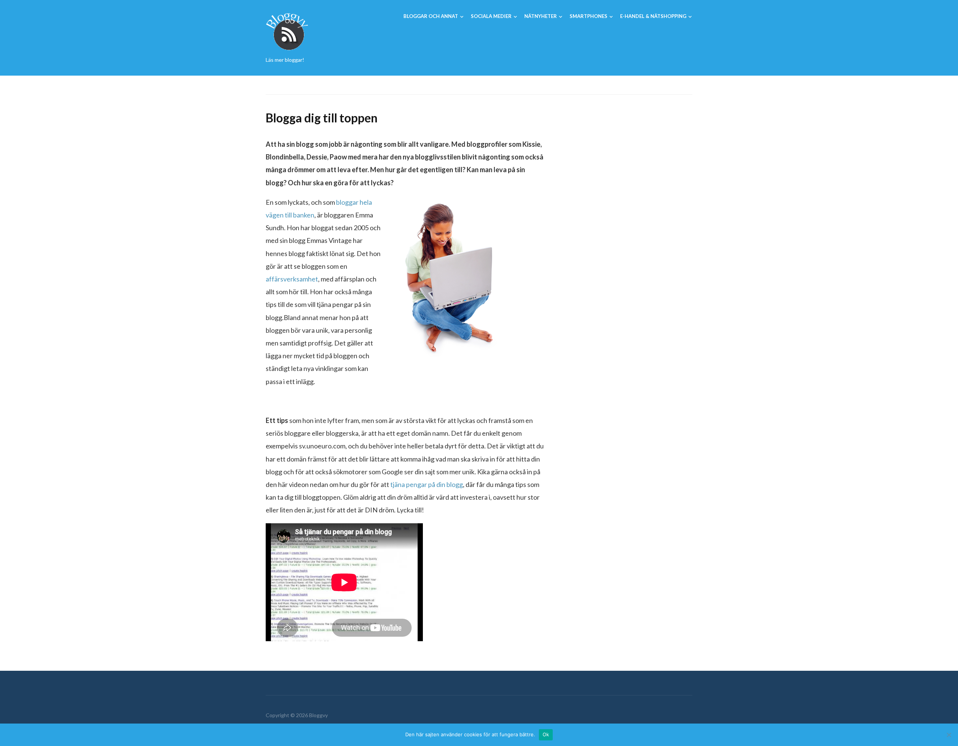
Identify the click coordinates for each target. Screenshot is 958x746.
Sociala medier (491, 16)
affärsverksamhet (292, 279)
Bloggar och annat (430, 16)
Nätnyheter (540, 16)
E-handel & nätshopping (653, 16)
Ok (546, 734)
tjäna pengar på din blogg (426, 484)
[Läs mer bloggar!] (287, 30)
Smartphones (588, 16)
